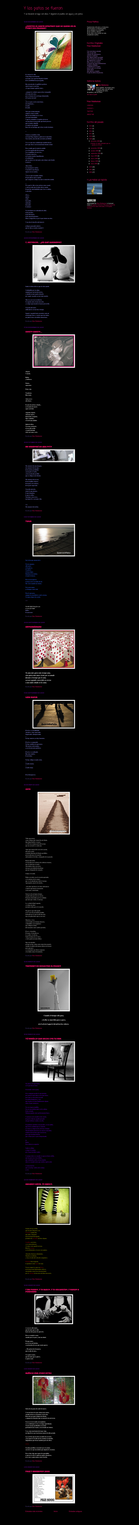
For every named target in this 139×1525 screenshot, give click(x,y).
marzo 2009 (94, 158)
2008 (90, 167)
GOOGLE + (90, 108)
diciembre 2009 (95, 141)
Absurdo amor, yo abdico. (39, 1184)
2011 (90, 133)
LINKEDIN (90, 105)
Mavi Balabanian (37, 232)
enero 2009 (94, 163)
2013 (90, 128)
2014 (90, 126)
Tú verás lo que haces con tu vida (43, 1039)
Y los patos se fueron (43, 8)
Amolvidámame (33, 627)
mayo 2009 (94, 156)
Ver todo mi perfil (92, 94)
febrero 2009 (95, 161)
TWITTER (90, 111)
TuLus (28, 522)
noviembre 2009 (96, 148)
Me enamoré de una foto (38, 447)
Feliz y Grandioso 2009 (37, 1472)
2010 (90, 136)
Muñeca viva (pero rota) (38, 1373)
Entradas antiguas (75, 1511)
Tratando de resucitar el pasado (43, 966)
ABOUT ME (90, 114)
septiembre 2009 (96, 153)
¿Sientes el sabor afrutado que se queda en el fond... (100, 144)
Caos (28, 789)
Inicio (56, 1511)
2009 (90, 139)
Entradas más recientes (33, 1511)
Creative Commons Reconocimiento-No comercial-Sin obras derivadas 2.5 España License (101, 206)
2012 (90, 131)
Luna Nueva (31, 698)
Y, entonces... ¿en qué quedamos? (43, 243)
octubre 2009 (95, 151)
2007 (90, 169)
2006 (90, 172)
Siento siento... (33, 332)
